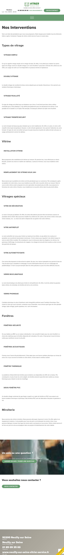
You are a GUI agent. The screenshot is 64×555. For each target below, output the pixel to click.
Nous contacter (11, 486)
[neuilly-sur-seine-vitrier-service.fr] (32, 4)
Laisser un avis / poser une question (19, 461)
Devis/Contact (52, 10)
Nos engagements (35, 10)
